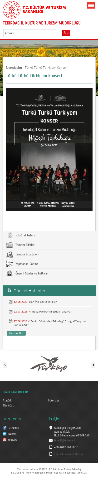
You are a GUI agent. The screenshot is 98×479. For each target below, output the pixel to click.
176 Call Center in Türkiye (68, 454)
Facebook (13, 428)
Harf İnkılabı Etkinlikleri (43, 301)
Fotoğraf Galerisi (25, 235)
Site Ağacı (9, 405)
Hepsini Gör (16, 333)
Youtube (12, 439)
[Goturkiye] (48, 364)
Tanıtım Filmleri (25, 245)
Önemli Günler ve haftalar (31, 273)
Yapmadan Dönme (26, 264)
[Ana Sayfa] (34, 8)
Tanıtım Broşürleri (27, 254)
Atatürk (7, 400)
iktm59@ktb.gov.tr (65, 440)
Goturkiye (53, 400)
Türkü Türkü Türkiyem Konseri (46, 67)
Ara (66, 33)
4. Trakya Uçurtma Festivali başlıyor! (50, 311)
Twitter (12, 433)
